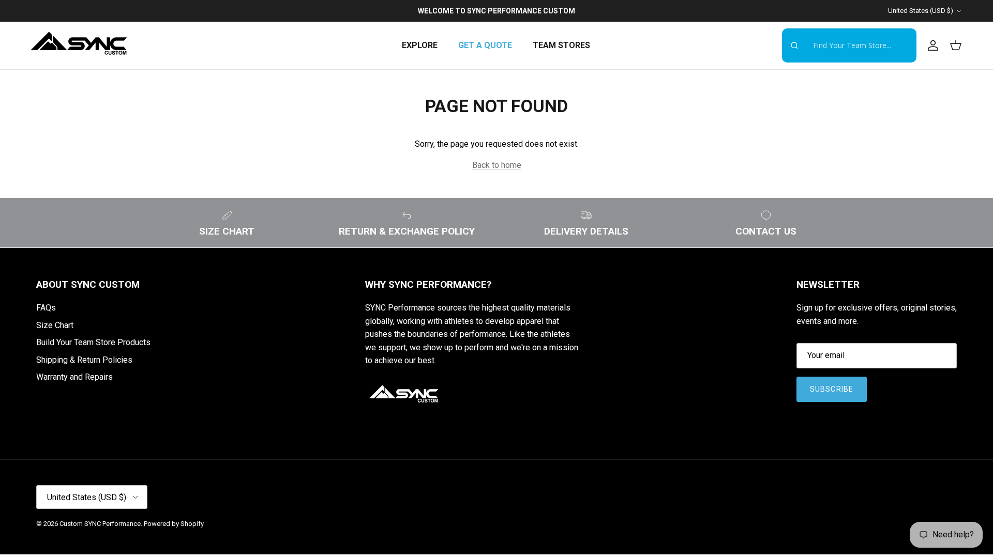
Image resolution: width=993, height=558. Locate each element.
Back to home (496, 165)
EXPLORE (420, 45)
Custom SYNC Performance (100, 524)
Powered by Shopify (174, 524)
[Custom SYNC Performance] (79, 45)
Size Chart (54, 325)
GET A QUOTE (485, 45)
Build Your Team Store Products (93, 342)
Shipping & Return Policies (84, 360)
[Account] (931, 45)
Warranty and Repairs (74, 377)
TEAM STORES (561, 45)
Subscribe (831, 389)
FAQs (46, 308)
